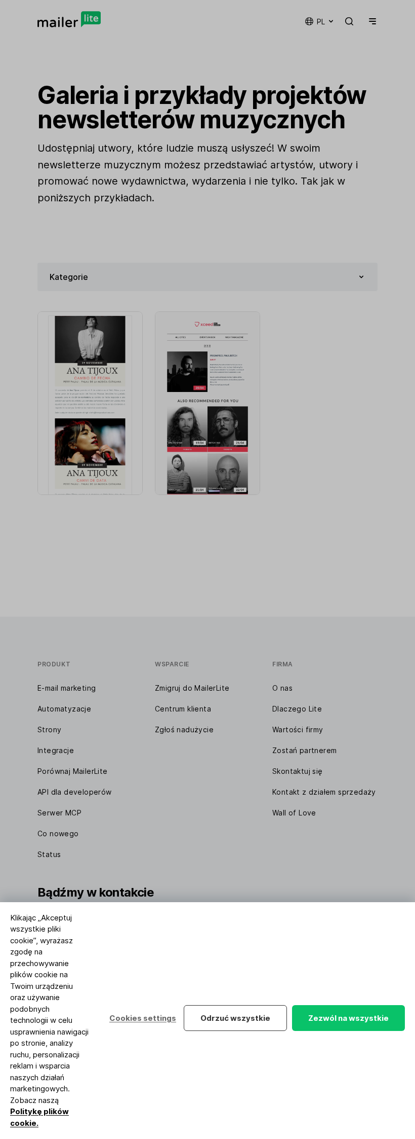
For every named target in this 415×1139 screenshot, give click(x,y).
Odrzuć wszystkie (235, 1018)
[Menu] (370, 21)
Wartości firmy (297, 729)
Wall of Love (294, 812)
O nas (282, 688)
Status (49, 854)
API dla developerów (74, 792)
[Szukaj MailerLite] (349, 21)
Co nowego (58, 833)
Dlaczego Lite (297, 708)
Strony (49, 729)
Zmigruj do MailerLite (192, 688)
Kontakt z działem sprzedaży (324, 792)
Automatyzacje (64, 708)
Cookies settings (142, 1018)
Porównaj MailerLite (72, 771)
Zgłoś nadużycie (184, 729)
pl (321, 21)
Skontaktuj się (297, 771)
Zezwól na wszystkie (348, 1018)
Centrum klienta (183, 708)
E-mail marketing (66, 688)
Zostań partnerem (304, 750)
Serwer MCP (59, 812)
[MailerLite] (69, 19)
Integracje (55, 750)
